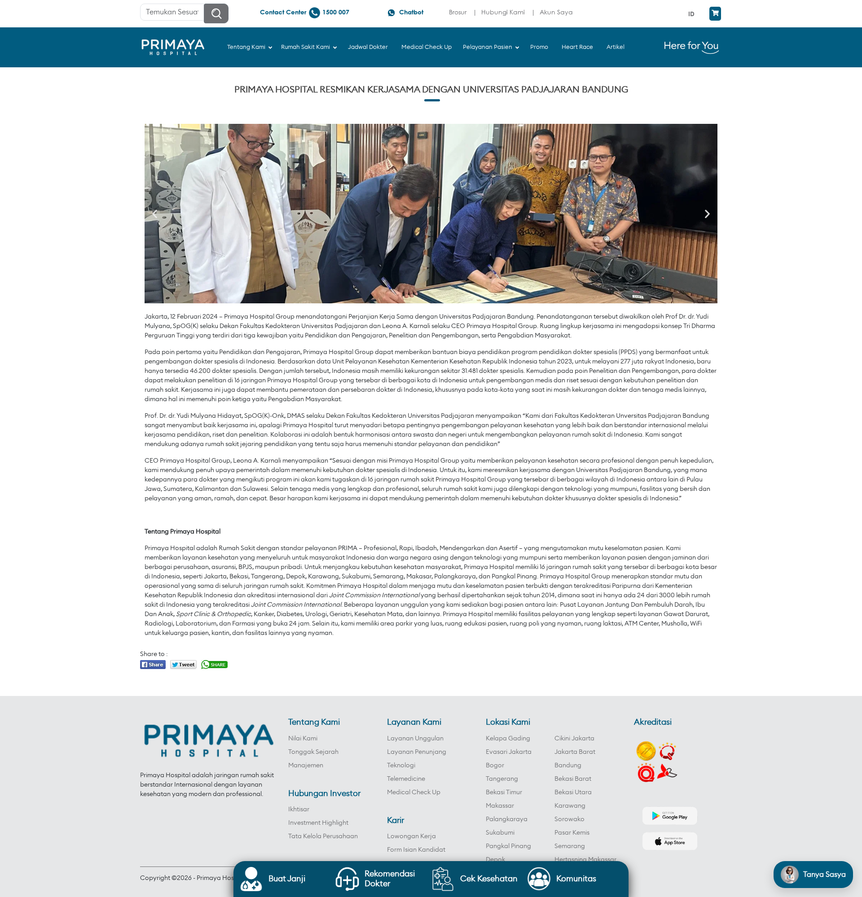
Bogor (495, 765)
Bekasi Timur (504, 792)
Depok (495, 860)
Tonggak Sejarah (313, 752)
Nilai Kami (302, 738)
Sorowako (569, 819)
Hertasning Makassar (585, 860)
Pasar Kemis (571, 833)
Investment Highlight (318, 823)
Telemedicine (406, 779)
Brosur (457, 12)
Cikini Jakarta (574, 738)
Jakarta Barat (574, 752)
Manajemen (305, 765)
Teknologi (401, 765)
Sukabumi (500, 833)
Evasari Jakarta (509, 752)
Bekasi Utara (573, 792)
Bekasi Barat (572, 779)
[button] (154, 213)
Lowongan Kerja (411, 836)
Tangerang (502, 779)
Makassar (500, 806)
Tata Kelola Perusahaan (323, 836)
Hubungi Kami (503, 12)
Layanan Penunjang (416, 752)
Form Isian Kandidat (416, 850)
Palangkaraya (507, 819)
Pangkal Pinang (508, 846)
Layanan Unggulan (415, 738)
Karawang (569, 806)
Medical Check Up (413, 792)
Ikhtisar (298, 809)
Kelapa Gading (508, 738)
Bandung (567, 765)
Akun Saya (556, 12)
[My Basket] (715, 14)
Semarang (569, 846)
